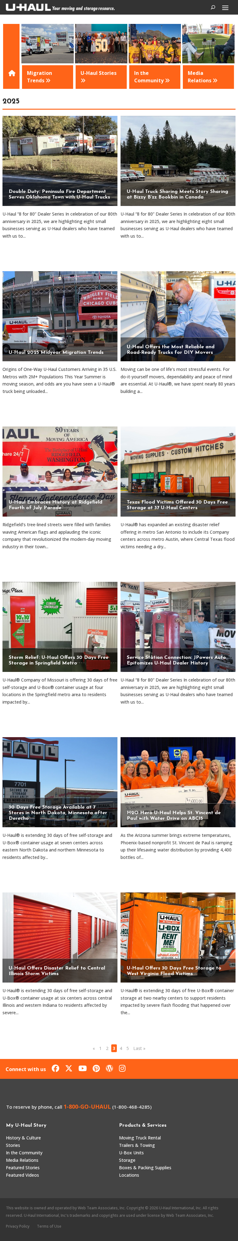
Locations (129, 1175)
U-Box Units (131, 1153)
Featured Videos (22, 1175)
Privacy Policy (17, 1226)
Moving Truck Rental (140, 1138)
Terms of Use (49, 1226)
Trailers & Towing (137, 1145)
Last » (139, 1048)
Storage (127, 1160)
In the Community (24, 1153)
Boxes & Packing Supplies (145, 1167)
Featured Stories (23, 1167)
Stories (13, 1145)
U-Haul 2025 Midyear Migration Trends (56, 352)
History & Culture (23, 1138)
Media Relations (22, 1160)
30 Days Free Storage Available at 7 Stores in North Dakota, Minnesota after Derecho (58, 813)
